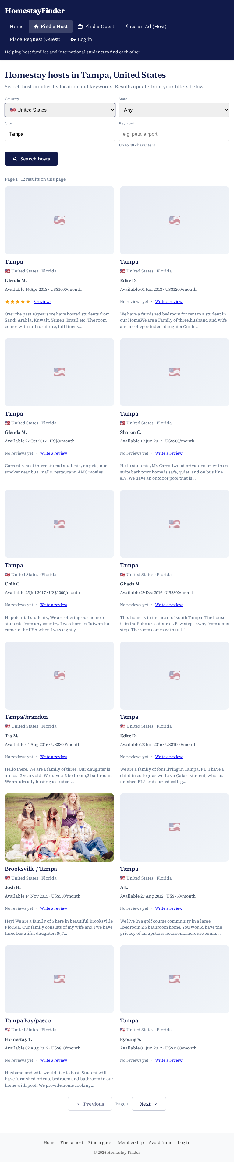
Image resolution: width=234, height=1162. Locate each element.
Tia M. (11, 736)
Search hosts (35, 158)
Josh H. (13, 887)
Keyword (126, 123)
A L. (124, 887)
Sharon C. (130, 432)
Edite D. (128, 280)
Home (17, 26)
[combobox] (60, 134)
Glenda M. (16, 280)
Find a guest (100, 1142)
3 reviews (42, 301)
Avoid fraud (161, 1142)
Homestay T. (18, 1039)
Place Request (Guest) (35, 39)
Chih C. (13, 584)
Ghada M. (130, 584)
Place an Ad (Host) (145, 26)
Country (12, 98)
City (8, 123)
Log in (85, 39)
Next (145, 1103)
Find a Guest (99, 26)
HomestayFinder (34, 10)
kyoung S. (130, 1039)
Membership (131, 1142)
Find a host (71, 1142)
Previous (93, 1103)
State (123, 98)
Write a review (169, 301)
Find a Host (54, 26)
